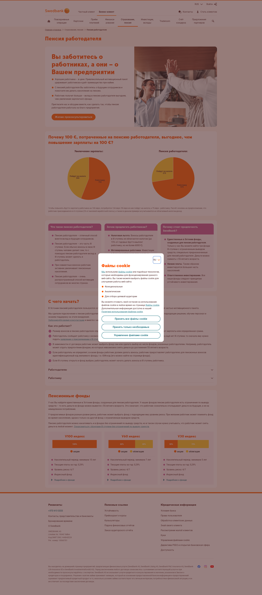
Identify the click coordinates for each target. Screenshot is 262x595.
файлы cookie (125, 272)
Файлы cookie (152, 305)
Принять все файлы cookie (131, 319)
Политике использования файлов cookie (122, 311)
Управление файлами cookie (131, 335)
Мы (103, 272)
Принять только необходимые (131, 327)
